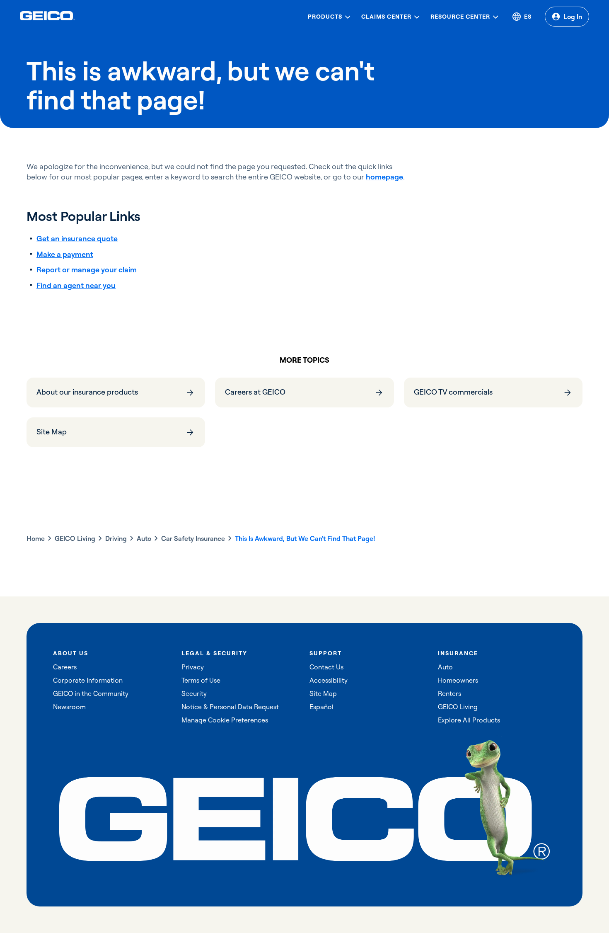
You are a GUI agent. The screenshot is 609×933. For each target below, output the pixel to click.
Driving (116, 538)
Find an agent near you (76, 285)
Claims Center (386, 16)
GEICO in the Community (90, 693)
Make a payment (64, 254)
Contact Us (326, 667)
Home (36, 538)
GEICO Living (75, 538)
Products (325, 16)
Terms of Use (200, 680)
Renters (449, 693)
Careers (65, 667)
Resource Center (460, 16)
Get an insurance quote (77, 238)
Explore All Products (469, 720)
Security (194, 693)
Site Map (323, 693)
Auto (144, 538)
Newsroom (69, 707)
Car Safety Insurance (193, 538)
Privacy (192, 667)
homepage (384, 177)
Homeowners (458, 680)
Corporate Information (88, 680)
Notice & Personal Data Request (230, 707)
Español (321, 707)
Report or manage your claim (86, 269)
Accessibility (328, 680)
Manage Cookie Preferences (224, 720)
